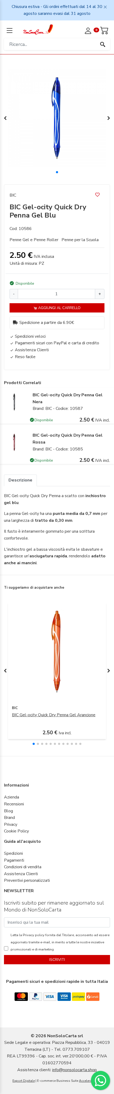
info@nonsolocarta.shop (74, 1070)
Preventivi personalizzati (27, 880)
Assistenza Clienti (21, 874)
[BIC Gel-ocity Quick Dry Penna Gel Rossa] (14, 442)
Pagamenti (14, 860)
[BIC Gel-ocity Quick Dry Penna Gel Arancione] (57, 651)
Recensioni (14, 804)
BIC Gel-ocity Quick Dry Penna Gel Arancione (53, 715)
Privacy (10, 824)
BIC (13, 195)
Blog (8, 811)
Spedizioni (13, 853)
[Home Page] (38, 29)
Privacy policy (33, 935)
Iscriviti (57, 959)
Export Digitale (23, 1081)
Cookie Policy (16, 831)
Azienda (11, 797)
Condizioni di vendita (22, 867)
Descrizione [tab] (20, 480)
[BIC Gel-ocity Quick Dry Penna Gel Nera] (14, 402)
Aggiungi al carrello (59, 307)
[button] (57, 172)
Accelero (85, 1081)
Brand (9, 817)
